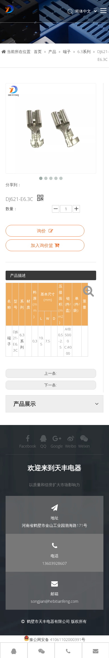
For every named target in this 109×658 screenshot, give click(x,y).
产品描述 (18, 275)
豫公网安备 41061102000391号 (57, 639)
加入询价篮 (42, 245)
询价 (41, 231)
